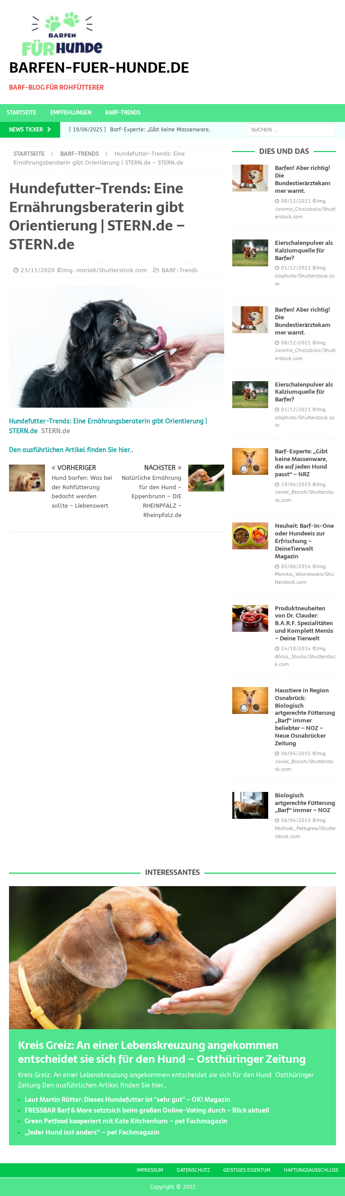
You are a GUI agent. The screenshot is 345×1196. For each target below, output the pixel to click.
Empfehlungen (70, 112)
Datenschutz (193, 1170)
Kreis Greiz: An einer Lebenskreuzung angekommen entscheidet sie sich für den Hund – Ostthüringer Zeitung (162, 1052)
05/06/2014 (296, 567)
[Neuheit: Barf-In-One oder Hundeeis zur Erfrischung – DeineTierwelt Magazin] (250, 535)
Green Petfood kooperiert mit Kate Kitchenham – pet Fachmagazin (126, 1121)
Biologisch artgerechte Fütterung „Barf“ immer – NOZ (305, 803)
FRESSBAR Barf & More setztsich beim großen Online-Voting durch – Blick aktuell (147, 1110)
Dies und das (284, 151)
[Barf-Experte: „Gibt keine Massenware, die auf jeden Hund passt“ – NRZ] (250, 461)
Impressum (150, 1170)
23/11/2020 (38, 270)
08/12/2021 (296, 201)
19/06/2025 (296, 484)
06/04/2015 (296, 754)
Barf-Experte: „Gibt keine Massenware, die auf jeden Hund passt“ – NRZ (301, 463)
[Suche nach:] (291, 129)
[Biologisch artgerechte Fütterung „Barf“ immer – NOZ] (250, 805)
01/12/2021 (296, 268)
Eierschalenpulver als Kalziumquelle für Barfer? (304, 250)
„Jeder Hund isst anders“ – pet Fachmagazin (92, 1132)
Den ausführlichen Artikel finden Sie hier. (70, 450)
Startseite (21, 112)
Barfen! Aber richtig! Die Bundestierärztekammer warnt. (303, 179)
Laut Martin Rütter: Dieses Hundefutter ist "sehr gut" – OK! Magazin (127, 1100)
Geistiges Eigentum (246, 1170)
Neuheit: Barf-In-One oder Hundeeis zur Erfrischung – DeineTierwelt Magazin (304, 541)
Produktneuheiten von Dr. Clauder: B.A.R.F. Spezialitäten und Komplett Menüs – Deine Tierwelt (304, 624)
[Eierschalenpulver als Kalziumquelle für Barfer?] (250, 252)
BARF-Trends (123, 112)
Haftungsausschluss (311, 1170)
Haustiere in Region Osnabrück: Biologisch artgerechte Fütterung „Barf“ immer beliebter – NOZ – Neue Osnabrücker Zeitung (305, 717)
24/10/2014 (296, 649)
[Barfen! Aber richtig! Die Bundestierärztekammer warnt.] (250, 178)
